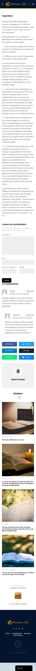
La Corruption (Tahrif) (18, 603)
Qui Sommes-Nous (17, 633)
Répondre (30, 291)
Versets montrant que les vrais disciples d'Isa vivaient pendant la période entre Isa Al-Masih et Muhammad (18, 529)
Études (11, 437)
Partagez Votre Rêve (18, 587)
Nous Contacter (18, 635)
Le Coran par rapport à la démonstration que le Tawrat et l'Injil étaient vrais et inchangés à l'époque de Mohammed (18, 483)
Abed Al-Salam (18, 379)
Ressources (27, 633)
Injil (3, 12)
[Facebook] (13, 628)
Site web (22, 267)
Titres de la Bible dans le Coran (13, 440)
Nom (4, 258)
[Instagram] (16, 628)
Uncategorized (12, 569)
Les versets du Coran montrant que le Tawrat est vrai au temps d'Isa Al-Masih (18, 573)
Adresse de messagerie (9, 267)
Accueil (7, 633)
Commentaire (6, 235)
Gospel (4, 437)
